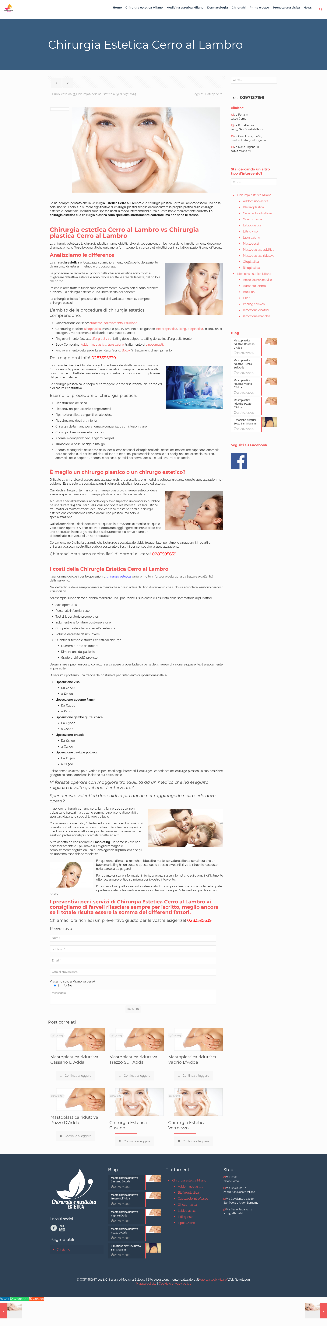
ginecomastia (155, 344)
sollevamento (113, 323)
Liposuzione (251, 237)
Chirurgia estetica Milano (254, 195)
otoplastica (195, 329)
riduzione (130, 323)
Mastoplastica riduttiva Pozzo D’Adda (74, 1120)
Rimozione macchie (256, 316)
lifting (182, 329)
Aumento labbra (254, 286)
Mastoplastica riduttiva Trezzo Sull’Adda (133, 1059)
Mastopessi (251, 243)
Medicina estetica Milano (254, 274)
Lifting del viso (101, 338)
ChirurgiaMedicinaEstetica (94, 94)
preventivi (66, 902)
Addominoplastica (93, 344)
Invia (130, 1009)
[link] (144, 17)
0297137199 (251, 97)
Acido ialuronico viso (257, 280)
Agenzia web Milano (213, 1279)
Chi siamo (63, 1249)
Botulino (249, 292)
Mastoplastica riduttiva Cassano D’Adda (74, 1059)
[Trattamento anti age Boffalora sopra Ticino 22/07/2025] (11, 1310)
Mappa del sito (146, 1283)
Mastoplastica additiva (258, 249)
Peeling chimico (254, 304)
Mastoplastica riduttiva (259, 255)
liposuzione (116, 344)
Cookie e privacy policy (175, 1283)
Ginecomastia (252, 219)
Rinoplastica (92, 329)
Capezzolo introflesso (258, 213)
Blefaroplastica (253, 207)
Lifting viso (250, 231)
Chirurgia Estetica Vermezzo (187, 1125)
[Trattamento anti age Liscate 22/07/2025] (316, 1310)
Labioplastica (252, 225)
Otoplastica (251, 261)
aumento (96, 323)
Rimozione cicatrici (256, 310)
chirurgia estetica (119, 576)
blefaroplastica (166, 329)
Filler (246, 298)
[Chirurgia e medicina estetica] (8, 7)
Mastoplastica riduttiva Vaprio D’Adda (192, 1059)
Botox (126, 350)
